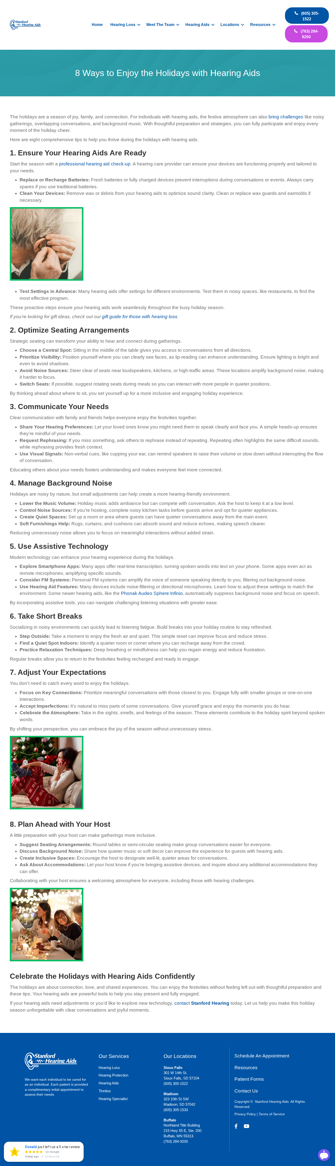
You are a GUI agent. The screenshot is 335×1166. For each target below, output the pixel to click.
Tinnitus (105, 1091)
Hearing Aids (197, 25)
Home (97, 25)
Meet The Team (160, 25)
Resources (260, 25)
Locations (229, 25)
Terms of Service (272, 1114)
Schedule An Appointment (261, 1055)
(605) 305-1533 (176, 1110)
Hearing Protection (113, 1075)
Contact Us (246, 1090)
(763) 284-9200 (176, 1141)
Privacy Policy (245, 1114)
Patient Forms (249, 1079)
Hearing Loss (122, 25)
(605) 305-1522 (176, 1083)
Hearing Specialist (113, 1099)
